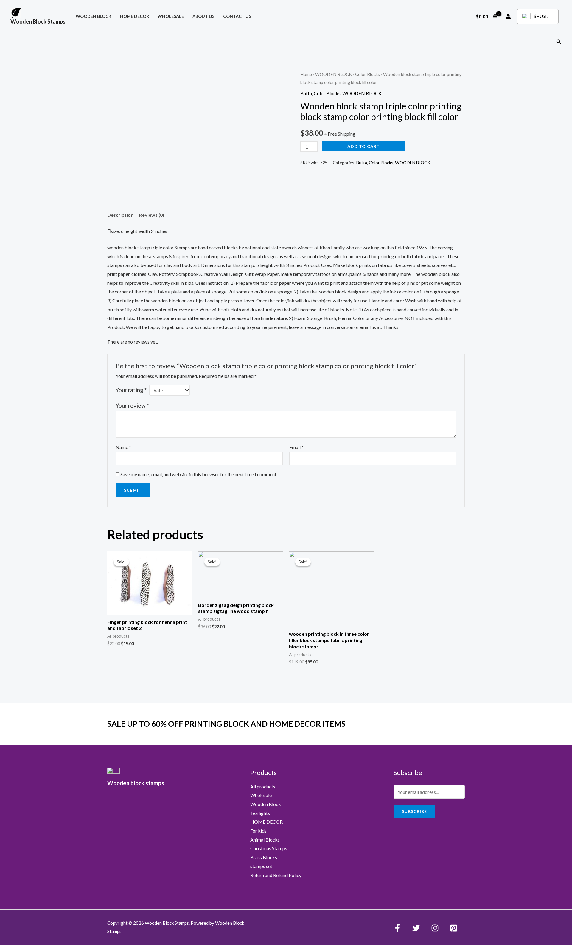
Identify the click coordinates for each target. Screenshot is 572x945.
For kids (258, 830)
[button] (559, 42)
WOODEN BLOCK (93, 16)
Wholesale (171, 16)
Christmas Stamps (268, 848)
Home (306, 74)
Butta (306, 93)
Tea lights (260, 813)
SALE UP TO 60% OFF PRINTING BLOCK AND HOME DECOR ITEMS (226, 724)
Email (296, 447)
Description (120, 215)
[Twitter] (416, 928)
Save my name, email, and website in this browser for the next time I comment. (198, 474)
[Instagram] (435, 928)
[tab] (120, 215)
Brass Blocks (263, 857)
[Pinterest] (454, 928)
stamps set (261, 866)
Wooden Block (265, 804)
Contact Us (237, 16)
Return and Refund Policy (275, 875)
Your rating (131, 389)
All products (262, 786)
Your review (132, 405)
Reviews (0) (151, 215)
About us (203, 16)
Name (123, 447)
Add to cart (363, 146)
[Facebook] (397, 928)
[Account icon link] (508, 16)
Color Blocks (367, 74)
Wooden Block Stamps (38, 21)
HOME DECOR (134, 16)
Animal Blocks (265, 839)
